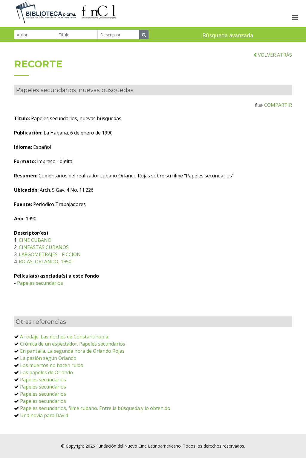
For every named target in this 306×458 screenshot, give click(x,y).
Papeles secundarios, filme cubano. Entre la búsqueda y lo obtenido (95, 408)
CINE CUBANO (35, 240)
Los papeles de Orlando (46, 372)
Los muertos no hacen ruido (51, 365)
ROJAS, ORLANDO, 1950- (46, 261)
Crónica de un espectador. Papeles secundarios (72, 344)
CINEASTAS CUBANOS (44, 247)
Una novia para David (44, 415)
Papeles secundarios (40, 283)
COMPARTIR (277, 105)
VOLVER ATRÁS (274, 55)
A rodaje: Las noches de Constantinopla (64, 336)
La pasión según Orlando (48, 358)
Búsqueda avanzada (227, 35)
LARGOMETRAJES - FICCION (50, 254)
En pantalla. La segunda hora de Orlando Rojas (72, 351)
